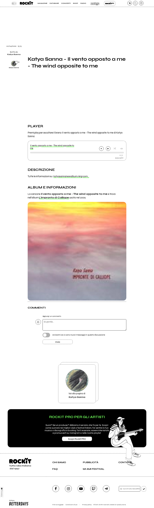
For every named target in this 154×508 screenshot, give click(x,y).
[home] (26, 3)
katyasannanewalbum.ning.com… (71, 176)
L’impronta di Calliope (54, 197)
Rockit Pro (109, 3)
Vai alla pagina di (77, 395)
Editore (11, 501)
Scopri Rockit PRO (77, 439)
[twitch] (93, 488)
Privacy (2, 493)
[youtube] (81, 488)
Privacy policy (87, 505)
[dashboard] (141, 3)
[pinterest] (132, 43)
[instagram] (68, 488)
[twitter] (132, 20)
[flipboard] (132, 13)
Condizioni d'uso (71, 505)
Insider (95, 3)
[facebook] (132, 28)
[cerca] (135, 3)
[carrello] (129, 3)
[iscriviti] (144, 489)
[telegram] (106, 488)
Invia (57, 342)
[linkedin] (132, 36)
